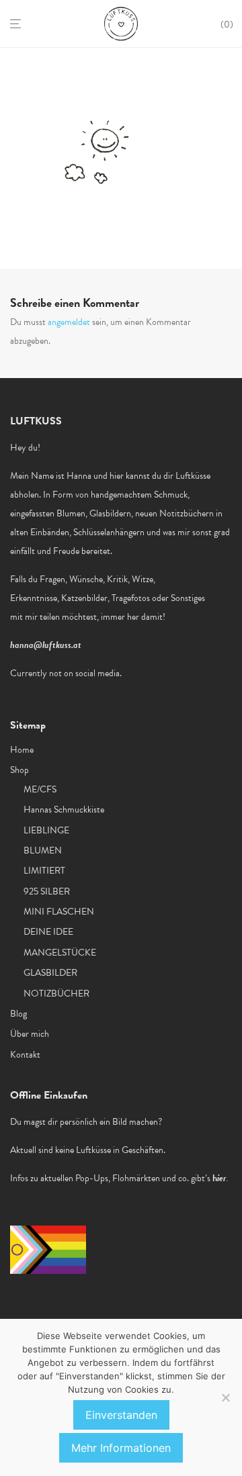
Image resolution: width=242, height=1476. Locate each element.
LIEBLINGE (46, 830)
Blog (18, 1014)
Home (22, 750)
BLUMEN (43, 850)
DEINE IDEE (48, 932)
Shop (19, 770)
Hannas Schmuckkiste (64, 809)
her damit (145, 617)
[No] (225, 1397)
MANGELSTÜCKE (60, 952)
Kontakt (25, 1055)
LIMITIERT (44, 871)
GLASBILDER (50, 973)
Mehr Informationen (121, 1448)
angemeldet (69, 322)
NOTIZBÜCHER (56, 993)
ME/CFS (40, 789)
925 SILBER (47, 891)
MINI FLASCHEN (59, 912)
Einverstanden (121, 1415)
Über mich (29, 1034)
